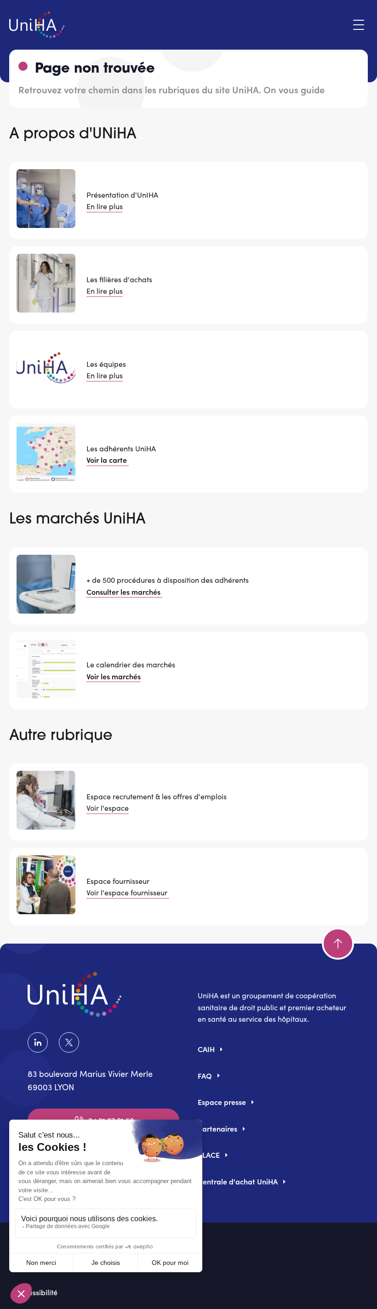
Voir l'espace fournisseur (127, 892)
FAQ (205, 1075)
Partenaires (217, 1128)
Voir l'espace (107, 808)
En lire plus (104, 206)
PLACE (209, 1155)
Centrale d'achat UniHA (238, 1181)
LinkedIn (39, 1042)
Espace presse (222, 1102)
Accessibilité (37, 1292)
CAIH (206, 1049)
